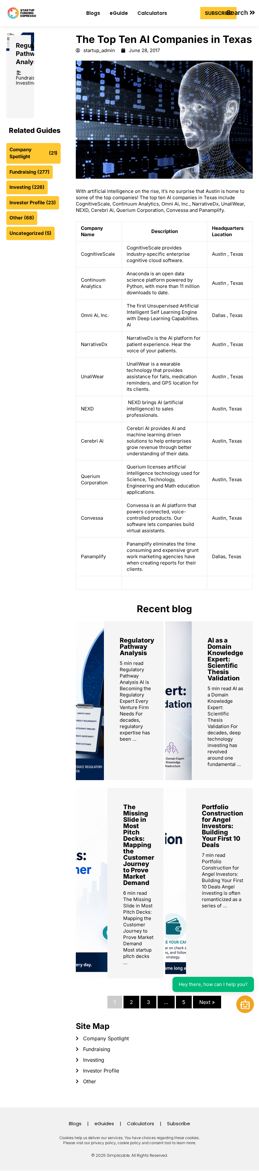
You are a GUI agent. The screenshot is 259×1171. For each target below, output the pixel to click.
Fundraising (29, 78)
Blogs (93, 13)
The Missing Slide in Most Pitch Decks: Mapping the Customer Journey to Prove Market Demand (138, 845)
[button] (240, 12)
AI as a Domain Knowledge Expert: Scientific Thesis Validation (225, 659)
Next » (207, 1002)
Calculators (152, 13)
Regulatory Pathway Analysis (32, 54)
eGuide (119, 13)
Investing (26, 83)
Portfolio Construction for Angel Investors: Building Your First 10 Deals (222, 826)
